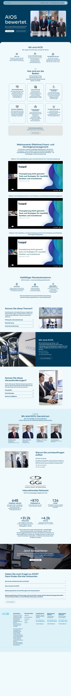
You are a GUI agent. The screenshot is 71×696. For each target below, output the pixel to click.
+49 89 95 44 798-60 (53, 620)
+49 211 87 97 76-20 (63, 620)
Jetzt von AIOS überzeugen (45, 358)
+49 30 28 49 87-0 (41, 620)
